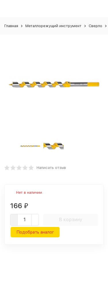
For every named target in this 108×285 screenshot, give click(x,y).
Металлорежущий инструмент (53, 26)
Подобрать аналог (35, 232)
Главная (11, 26)
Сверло (95, 26)
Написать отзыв (51, 167)
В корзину (70, 219)
